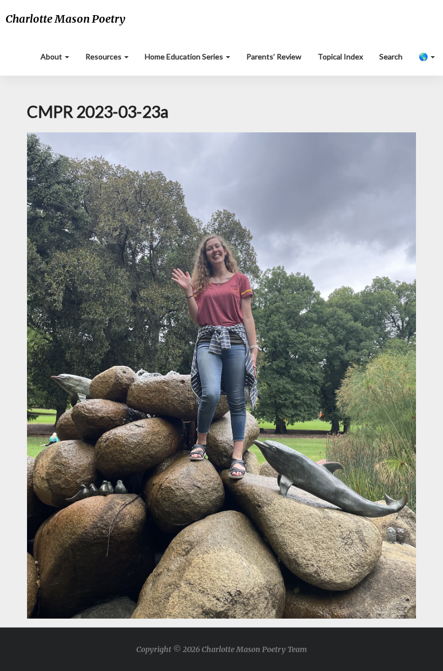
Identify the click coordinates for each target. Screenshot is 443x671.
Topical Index (340, 56)
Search (390, 56)
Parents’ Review (273, 56)
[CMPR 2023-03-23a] (221, 378)
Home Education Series (185, 56)
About (52, 56)
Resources (104, 56)
